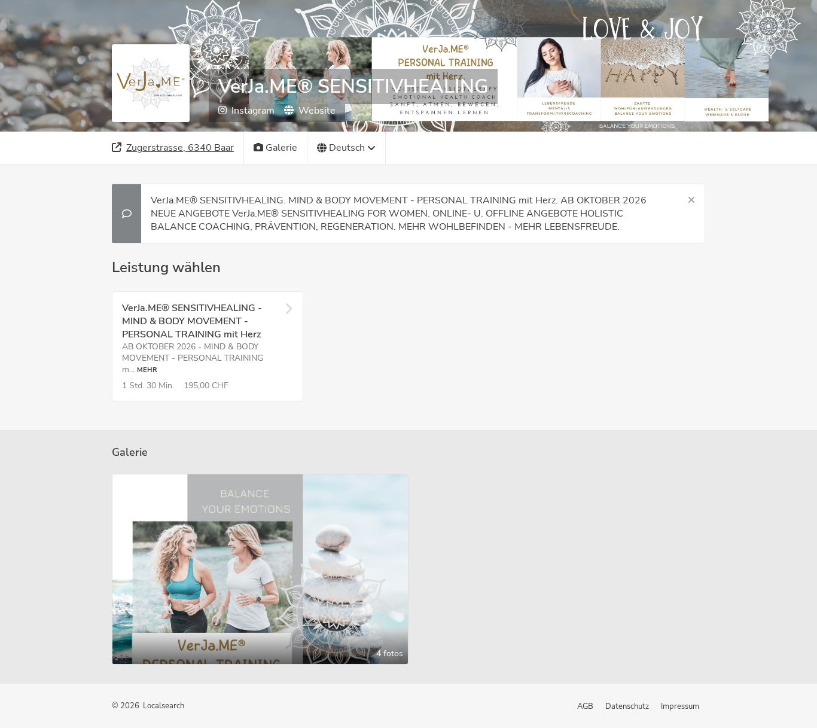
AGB (585, 706)
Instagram (253, 110)
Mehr (147, 369)
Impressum (680, 706)
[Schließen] (691, 200)
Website (317, 110)
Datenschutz (627, 706)
